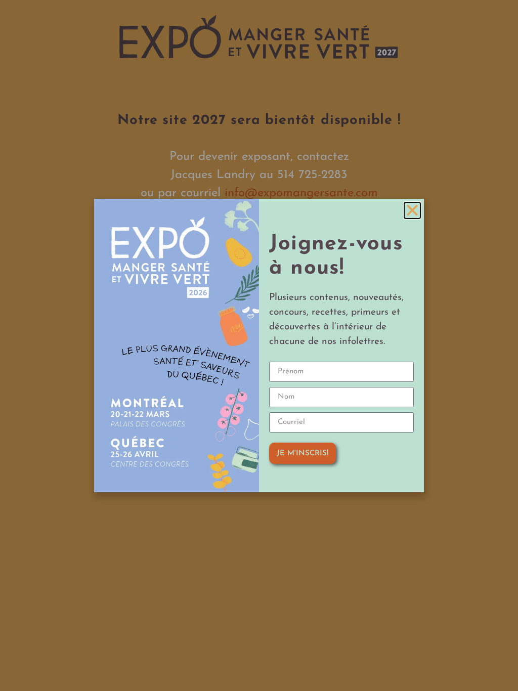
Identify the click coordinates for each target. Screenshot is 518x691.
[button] (412, 210)
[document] (259, 345)
